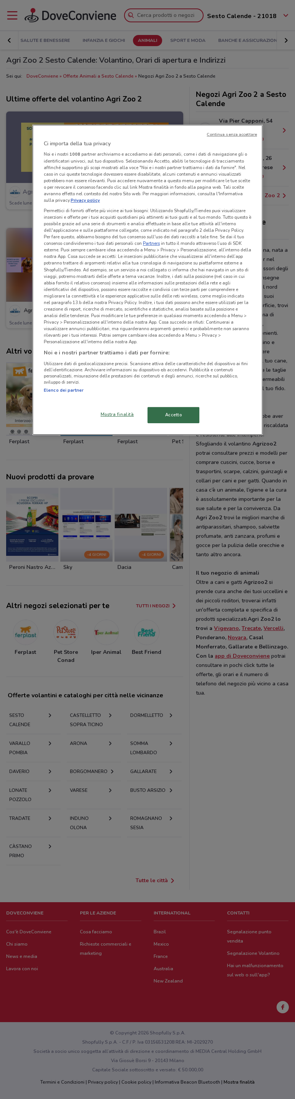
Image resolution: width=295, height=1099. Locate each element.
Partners (151, 243)
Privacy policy (85, 200)
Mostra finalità (117, 414)
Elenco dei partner (63, 390)
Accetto (173, 415)
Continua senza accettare (232, 134)
